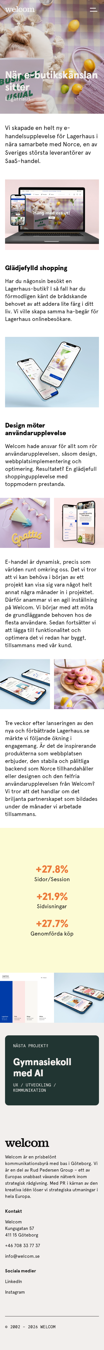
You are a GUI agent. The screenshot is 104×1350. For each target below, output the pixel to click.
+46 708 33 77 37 (22, 1245)
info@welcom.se (22, 1256)
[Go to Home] (20, 9)
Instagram (15, 1292)
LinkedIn (13, 1281)
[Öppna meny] (93, 10)
